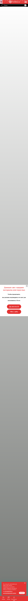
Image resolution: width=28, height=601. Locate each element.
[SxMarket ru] (11, 2)
